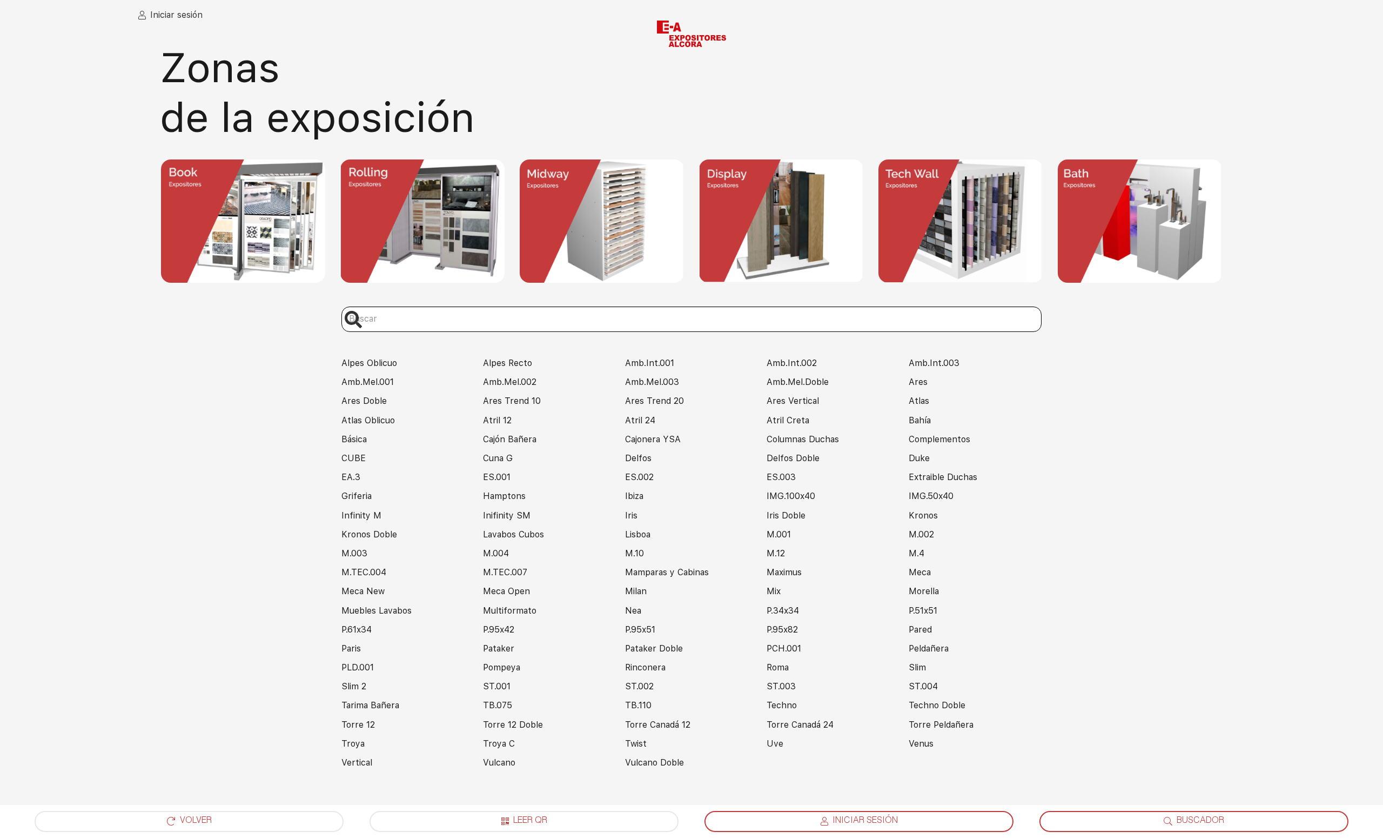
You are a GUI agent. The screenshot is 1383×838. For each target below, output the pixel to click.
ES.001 (497, 477)
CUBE (353, 458)
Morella (924, 591)
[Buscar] (353, 319)
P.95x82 (782, 629)
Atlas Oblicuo (368, 420)
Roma (778, 667)
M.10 (634, 553)
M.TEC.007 (505, 572)
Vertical (356, 762)
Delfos (638, 458)
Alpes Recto (507, 363)
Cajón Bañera (509, 439)
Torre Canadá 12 (657, 725)
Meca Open (506, 591)
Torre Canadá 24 (800, 725)
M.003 (354, 553)
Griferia (356, 496)
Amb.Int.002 (792, 363)
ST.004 (923, 686)
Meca (920, 572)
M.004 (496, 553)
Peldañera (929, 648)
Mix (774, 591)
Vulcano (499, 762)
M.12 (776, 553)
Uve (775, 744)
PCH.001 (784, 648)
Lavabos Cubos (513, 534)
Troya (353, 744)
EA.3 (350, 477)
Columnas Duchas (803, 439)
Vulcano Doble (654, 762)
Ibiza (634, 496)
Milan (636, 591)
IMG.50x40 (931, 496)
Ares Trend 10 (512, 401)
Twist (636, 744)
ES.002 (639, 477)
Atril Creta (788, 420)
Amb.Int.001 (649, 363)
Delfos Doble (793, 458)
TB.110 (638, 705)
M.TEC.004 (363, 572)
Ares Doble (364, 401)
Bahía (920, 420)
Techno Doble (937, 705)
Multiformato (509, 611)
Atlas (919, 401)
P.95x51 (640, 629)
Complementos (939, 439)
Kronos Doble (369, 534)
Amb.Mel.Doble (798, 382)
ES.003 (781, 477)
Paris (351, 648)
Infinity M (361, 515)
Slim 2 (353, 686)
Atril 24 (640, 420)
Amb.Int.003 (934, 363)
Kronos (923, 515)
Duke (919, 458)
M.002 (921, 534)
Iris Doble (786, 515)
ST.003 (781, 686)
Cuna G (498, 458)
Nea (633, 611)
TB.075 (497, 705)
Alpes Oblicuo (369, 363)
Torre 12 (358, 725)
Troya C (499, 744)
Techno (782, 705)
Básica (354, 439)
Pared (920, 629)
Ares (918, 382)
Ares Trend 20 (654, 401)
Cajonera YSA (653, 439)
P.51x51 (923, 611)
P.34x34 (783, 611)
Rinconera (645, 667)
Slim (917, 667)
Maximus (784, 572)
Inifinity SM (507, 515)
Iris (631, 515)
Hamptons (504, 496)
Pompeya (501, 667)
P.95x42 (498, 629)
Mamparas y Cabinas (667, 572)
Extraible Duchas (943, 477)
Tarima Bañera (370, 705)
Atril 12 (497, 420)
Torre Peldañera (941, 725)
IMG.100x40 (791, 496)
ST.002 (639, 686)
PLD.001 (357, 667)
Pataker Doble (654, 648)
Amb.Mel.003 (652, 382)
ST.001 (497, 686)
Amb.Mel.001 (367, 382)
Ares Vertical (793, 401)
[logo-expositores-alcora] (692, 34)
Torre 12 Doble (513, 725)
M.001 (779, 534)
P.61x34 (356, 629)
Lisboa (637, 534)
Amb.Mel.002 (509, 382)
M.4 (916, 553)
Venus (921, 744)
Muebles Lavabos (376, 611)
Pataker (498, 648)
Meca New (363, 591)
